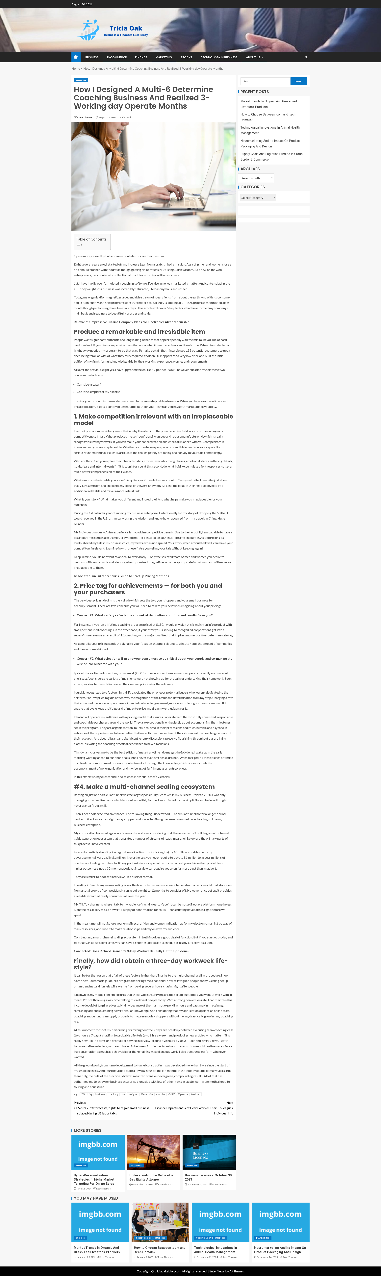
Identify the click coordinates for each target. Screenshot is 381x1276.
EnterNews (217, 1271)
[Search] (306, 57)
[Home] (76, 57)
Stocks (186, 57)
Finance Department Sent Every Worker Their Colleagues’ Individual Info (194, 1108)
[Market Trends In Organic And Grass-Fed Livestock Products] (100, 1222)
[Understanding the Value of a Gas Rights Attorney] (153, 1152)
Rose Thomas (85, 117)
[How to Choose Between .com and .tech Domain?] (160, 1222)
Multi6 (171, 1094)
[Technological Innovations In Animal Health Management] (220, 1222)
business (100, 1094)
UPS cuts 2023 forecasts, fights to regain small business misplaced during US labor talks (111, 1108)
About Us (253, 57)
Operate (183, 1094)
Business (92, 57)
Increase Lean (137, 264)
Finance (141, 57)
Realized (195, 1094)
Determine (147, 1094)
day (123, 1094)
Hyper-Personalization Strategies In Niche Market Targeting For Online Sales (94, 1179)
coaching (113, 1094)
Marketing (164, 57)
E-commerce (117, 57)
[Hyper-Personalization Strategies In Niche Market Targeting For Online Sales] (98, 1152)
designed (133, 1094)
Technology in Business (219, 57)
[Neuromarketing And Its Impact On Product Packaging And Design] (281, 1222)
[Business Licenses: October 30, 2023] (209, 1152)
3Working (86, 1094)
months (160, 1094)
